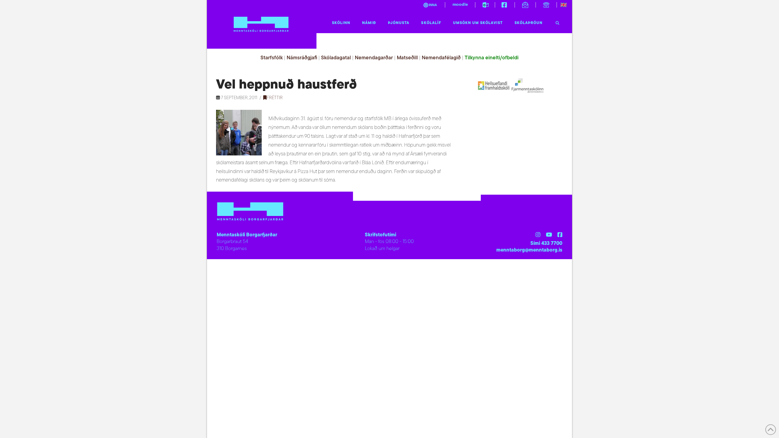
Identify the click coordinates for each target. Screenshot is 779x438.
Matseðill (407, 58)
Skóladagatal (336, 58)
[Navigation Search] (557, 21)
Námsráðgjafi (302, 58)
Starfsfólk (271, 58)
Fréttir (275, 98)
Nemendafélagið (441, 58)
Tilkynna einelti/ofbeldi (492, 58)
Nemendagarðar (374, 58)
